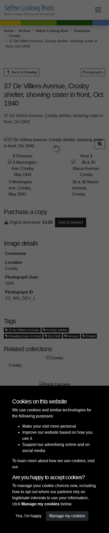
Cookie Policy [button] (31, 467)
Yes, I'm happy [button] (28, 516)
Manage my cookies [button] (67, 516)
